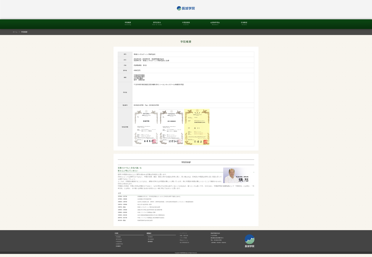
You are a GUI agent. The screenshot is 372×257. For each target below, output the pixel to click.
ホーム (15, 32)
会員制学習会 (215, 23)
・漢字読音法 (118, 239)
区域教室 (244, 23)
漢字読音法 (157, 23)
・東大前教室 (150, 239)
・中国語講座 (118, 241)
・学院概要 (118, 237)
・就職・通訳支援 (183, 235)
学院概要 (128, 23)
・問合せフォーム (183, 240)
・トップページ (183, 233)
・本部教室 (150, 237)
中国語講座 (186, 23)
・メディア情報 (183, 238)
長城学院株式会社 (184, 252)
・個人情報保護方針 (184, 242)
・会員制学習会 (119, 244)
